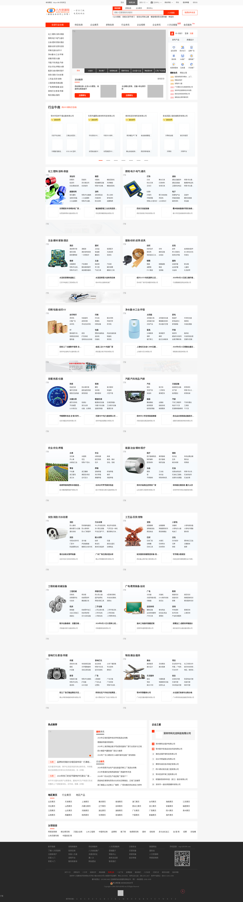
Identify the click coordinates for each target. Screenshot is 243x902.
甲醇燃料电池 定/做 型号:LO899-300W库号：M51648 (80, 416)
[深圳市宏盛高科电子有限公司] (160, 510)
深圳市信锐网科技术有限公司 (182, 91)
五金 (50, 42)
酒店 (62, 42)
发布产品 (175, 40)
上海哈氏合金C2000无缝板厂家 (149, 347)
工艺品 (50, 79)
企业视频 (141, 25)
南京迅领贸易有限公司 (180, 94)
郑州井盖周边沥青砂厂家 (146, 485)
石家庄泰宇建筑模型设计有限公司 (184, 559)
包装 (54, 50)
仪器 (58, 59)
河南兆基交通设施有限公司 (146, 421)
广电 (50, 87)
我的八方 (142, 2)
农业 (50, 67)
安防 (50, 75)
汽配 (50, 63)
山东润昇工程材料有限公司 (146, 490)
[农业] (57, 465)
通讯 (62, 38)
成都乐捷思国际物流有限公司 (183, 421)
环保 (61, 54)
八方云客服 (172, 25)
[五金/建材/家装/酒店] (57, 258)
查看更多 (161, 79)
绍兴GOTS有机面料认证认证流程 (150, 278)
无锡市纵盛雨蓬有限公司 (145, 628)
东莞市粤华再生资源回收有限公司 (184, 490)
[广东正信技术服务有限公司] (160, 302)
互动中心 (156, 2)
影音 (57, 91)
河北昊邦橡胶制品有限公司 (105, 213)
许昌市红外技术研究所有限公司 (175, 116)
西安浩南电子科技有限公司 (146, 213)
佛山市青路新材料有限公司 (105, 559)
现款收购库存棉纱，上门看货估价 (182, 77)
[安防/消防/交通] (57, 534)
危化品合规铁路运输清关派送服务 (186, 416)
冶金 (54, 71)
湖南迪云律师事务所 (179, 97)
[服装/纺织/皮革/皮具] (134, 258)
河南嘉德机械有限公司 (103, 628)
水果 (62, 67)
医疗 (62, 71)
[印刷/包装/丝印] (57, 327)
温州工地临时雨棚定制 (145, 623)
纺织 (54, 46)
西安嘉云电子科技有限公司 (105, 352)
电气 (58, 38)
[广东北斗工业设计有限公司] (83, 302)
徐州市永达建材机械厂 (103, 282)
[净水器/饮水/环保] (134, 327)
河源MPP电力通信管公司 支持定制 (109, 416)
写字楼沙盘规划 (179, 554)
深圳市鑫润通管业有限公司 (105, 421)
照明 (50, 38)
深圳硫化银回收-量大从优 (183, 485)
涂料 (58, 34)
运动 (61, 87)
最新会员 (173, 73)
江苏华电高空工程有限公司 (68, 282)
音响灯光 (51, 91)
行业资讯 (125, 25)
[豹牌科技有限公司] (83, 371)
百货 (55, 79)
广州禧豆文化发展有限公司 (182, 87)
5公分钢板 (117, 17)
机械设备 (59, 83)
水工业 (56, 54)
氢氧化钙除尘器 (143, 17)
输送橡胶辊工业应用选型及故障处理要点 (111, 208)
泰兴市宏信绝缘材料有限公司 (183, 213)
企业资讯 (157, 25)
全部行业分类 (58, 25)
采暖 (50, 59)
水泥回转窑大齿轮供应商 (105, 278)
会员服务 (188, 25)
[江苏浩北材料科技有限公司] (160, 371)
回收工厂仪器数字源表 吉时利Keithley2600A (76, 347)
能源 (50, 71)
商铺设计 (190, 40)
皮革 (58, 46)
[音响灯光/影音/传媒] (57, 673)
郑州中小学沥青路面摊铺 (146, 416)
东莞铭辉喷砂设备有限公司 (68, 213)
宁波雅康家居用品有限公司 (182, 282)
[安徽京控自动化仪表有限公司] (160, 579)
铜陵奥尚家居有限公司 (180, 352)
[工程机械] (57, 603)
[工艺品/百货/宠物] (134, 534)
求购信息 (110, 25)
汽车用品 (55, 63)
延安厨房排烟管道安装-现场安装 (149, 554)
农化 (54, 67)
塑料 (54, 34)
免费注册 (132, 2)
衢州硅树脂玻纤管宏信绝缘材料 (185, 208)
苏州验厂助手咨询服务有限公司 (147, 282)
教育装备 (55, 87)
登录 (122, 2)
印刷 (50, 50)
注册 (191, 33)
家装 (58, 42)
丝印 (58, 50)
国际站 (195, 2)
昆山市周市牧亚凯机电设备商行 (100, 116)
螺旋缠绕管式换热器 (159, 17)
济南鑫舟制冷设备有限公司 (68, 628)
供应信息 (79, 25)
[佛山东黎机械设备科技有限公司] (83, 233)
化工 (50, 34)
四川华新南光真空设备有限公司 (106, 490)
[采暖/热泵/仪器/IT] (57, 396)
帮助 (177, 2)
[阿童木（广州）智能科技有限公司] (83, 441)
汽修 (61, 63)
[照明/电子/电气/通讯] (134, 189)
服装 (50, 46)
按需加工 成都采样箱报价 (183, 623)
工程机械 (51, 83)
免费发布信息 (190, 12)
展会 (54, 95)
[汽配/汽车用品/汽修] (134, 396)
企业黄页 (94, 25)
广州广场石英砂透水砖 (104, 554)
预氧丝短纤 (176, 80)
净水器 (50, 54)
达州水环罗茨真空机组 (104, 485)
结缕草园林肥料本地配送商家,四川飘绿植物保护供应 (80, 485)
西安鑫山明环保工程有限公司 (146, 559)
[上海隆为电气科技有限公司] (160, 441)
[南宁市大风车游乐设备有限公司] (160, 648)
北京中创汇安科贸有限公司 (68, 559)
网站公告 (183, 73)
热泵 (54, 59)
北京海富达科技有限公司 (135, 116)
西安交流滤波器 (143, 208)
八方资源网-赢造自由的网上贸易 (65, 11)
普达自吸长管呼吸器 (67, 554)
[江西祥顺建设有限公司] (83, 510)
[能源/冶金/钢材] (134, 465)
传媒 (61, 91)
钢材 (58, 71)
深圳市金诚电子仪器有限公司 (69, 352)
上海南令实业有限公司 (144, 352)
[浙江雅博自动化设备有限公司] (83, 579)
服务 (58, 95)
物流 (50, 95)
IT (61, 50)
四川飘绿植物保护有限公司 (68, 490)
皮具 (62, 46)
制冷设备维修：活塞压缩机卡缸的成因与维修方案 (78, 623)
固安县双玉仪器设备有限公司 (183, 628)
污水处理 (59, 75)
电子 (54, 38)
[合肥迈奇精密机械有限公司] (83, 648)
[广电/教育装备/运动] (134, 603)
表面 (62, 34)
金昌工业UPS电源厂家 (104, 347)
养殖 (58, 67)
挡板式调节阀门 (128, 17)
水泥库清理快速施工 (67, 278)
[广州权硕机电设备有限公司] (160, 233)
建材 (54, 42)
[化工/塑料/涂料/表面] (57, 189)
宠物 (60, 79)
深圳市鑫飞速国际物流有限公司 (63, 116)
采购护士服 (176, 84)
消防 (54, 75)
